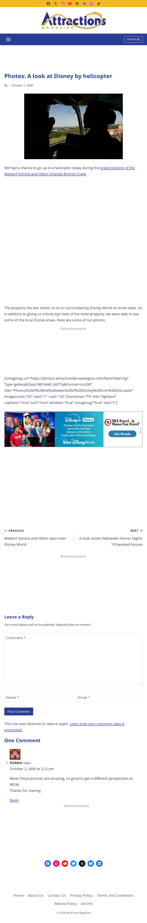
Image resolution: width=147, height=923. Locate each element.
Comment (16, 638)
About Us (35, 895)
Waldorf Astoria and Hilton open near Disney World (35, 538)
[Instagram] (62, 3)
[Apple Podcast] (91, 3)
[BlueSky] (84, 3)
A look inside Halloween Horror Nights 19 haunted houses (111, 538)
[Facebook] (48, 3)
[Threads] (77, 3)
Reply (14, 800)
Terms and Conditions (115, 895)
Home (18, 895)
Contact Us (57, 895)
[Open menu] (8, 39)
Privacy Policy (81, 895)
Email (84, 697)
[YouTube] (70, 3)
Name (12, 697)
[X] (55, 3)
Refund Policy (65, 903)
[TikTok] (98, 3)
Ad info (87, 903)
